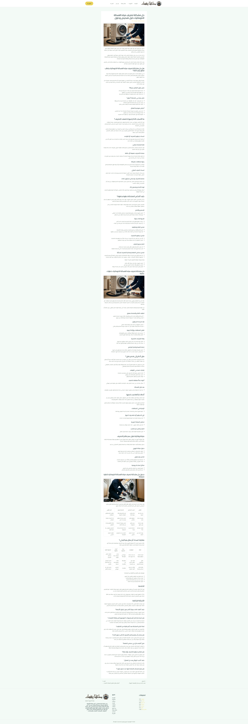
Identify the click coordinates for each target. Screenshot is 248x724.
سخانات (142, 704)
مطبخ (142, 708)
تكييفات (142, 699)
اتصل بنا (112, 3)
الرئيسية (136, 3)
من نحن (117, 3)
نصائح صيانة (123, 3)
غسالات (142, 706)
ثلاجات (143, 701)
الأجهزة (130, 3)
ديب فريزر (143, 702)
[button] (128, 3)
